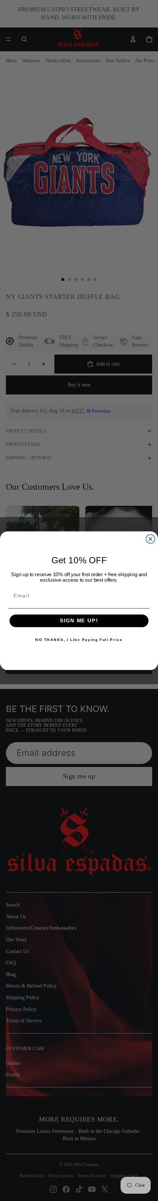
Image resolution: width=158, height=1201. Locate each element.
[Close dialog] (150, 538)
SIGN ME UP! (79, 620)
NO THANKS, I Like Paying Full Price (78, 640)
